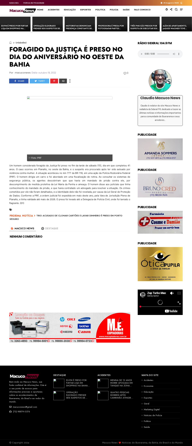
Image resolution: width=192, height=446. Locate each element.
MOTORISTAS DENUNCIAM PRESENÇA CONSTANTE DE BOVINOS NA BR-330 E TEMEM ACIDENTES (79, 29)
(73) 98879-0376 (21, 411)
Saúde (147, 427)
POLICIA (114, 9)
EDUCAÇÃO (70, 9)
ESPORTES (85, 9)
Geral (146, 403)
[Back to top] (185, 438)
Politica (147, 421)
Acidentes (148, 380)
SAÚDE (126, 9)
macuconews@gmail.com (24, 407)
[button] (181, 3)
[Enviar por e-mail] (63, 81)
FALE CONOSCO (142, 9)
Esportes (148, 397)
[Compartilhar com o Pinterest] (54, 81)
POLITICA (100, 9)
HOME (40, 9)
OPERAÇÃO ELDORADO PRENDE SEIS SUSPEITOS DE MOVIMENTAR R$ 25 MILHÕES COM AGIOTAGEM (47, 29)
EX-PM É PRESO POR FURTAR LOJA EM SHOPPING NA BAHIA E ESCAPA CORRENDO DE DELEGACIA (14, 29)
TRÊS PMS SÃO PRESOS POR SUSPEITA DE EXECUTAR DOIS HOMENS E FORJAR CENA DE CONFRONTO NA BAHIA (144, 29)
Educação (149, 392)
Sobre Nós (14, 3)
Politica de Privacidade (33, 3)
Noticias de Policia (153, 415)
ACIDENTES (53, 9)
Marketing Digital (152, 409)
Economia (148, 386)
